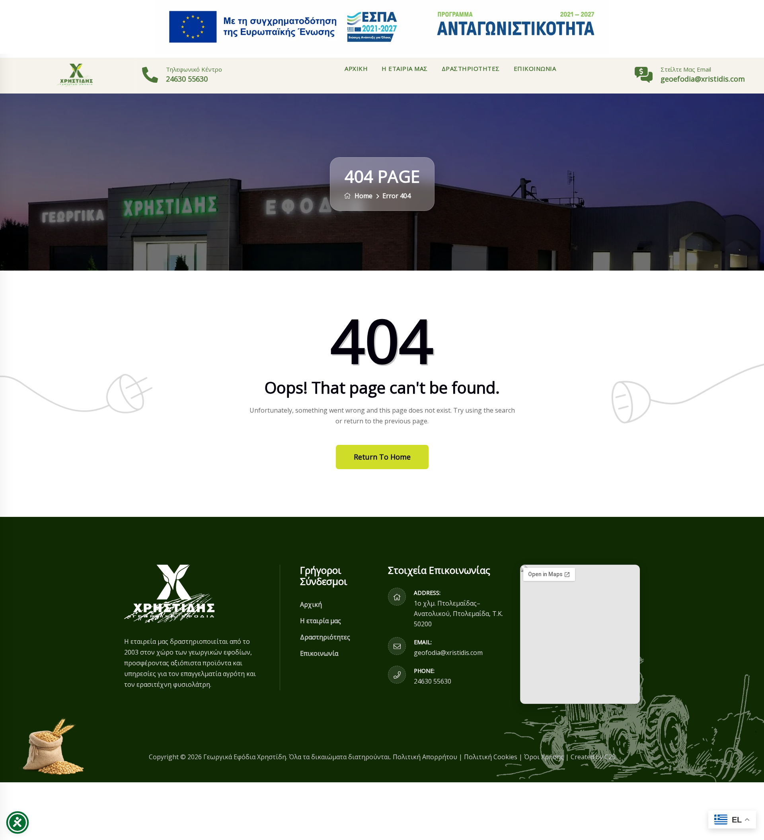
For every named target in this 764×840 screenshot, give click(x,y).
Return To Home (382, 457)
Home (362, 195)
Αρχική (356, 68)
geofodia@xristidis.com (448, 652)
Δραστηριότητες (471, 68)
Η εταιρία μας (405, 68)
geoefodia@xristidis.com (703, 79)
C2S (610, 756)
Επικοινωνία (535, 68)
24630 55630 (187, 79)
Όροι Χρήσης (544, 756)
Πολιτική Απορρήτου (425, 756)
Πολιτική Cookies (490, 756)
